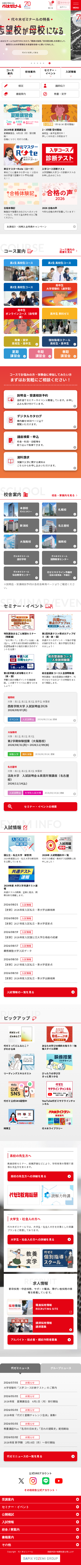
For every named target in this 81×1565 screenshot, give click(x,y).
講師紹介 (60, 86)
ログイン (63, 7)
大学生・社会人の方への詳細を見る (32, 1239)
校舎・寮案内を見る (63, 495)
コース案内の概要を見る (67, 250)
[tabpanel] (40, 35)
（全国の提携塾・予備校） (59, 573)
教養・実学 (60, 94)
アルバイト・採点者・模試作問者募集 (34, 1339)
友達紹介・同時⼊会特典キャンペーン (27, 226)
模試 (20, 86)
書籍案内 (21, 94)
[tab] (31, 63)
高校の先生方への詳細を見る (28, 1176)
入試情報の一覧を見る (20, 992)
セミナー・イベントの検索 (40, 806)
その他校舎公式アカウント (39, 1490)
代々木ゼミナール (21, 558)
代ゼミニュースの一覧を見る (24, 1456)
